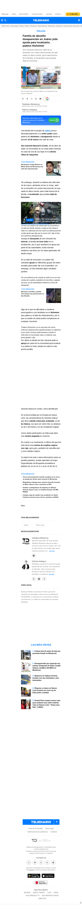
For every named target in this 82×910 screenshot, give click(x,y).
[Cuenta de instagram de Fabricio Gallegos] (39, 579)
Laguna (49, 14)
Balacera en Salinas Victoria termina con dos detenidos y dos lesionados (45, 678)
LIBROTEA (42, 898)
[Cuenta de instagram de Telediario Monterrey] (34, 556)
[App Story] (48, 876)
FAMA (56, 892)
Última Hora (6, 26)
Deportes (59, 26)
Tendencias (51, 26)
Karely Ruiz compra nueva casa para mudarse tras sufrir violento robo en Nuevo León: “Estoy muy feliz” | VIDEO (46, 704)
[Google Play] (34, 876)
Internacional (67, 26)
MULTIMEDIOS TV (33, 895)
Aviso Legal (49, 828)
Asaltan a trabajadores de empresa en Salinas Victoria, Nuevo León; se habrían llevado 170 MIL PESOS (41, 490)
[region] (41, 5)
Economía (76, 26)
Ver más (52, 551)
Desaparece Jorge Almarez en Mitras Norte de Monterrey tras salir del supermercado (32, 167)
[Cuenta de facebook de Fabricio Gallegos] (44, 579)
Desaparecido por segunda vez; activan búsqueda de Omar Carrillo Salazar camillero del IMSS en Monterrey (46, 667)
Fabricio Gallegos (29, 110)
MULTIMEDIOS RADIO (50, 895)
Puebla (58, 14)
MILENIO (27, 892)
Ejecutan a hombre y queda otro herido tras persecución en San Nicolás (32, 294)
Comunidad (14, 26)
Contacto (54, 832)
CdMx (14, 14)
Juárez (26, 525)
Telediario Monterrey (31, 104)
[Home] (41, 20)
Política (27, 26)
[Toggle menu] (2, 20)
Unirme (52, 120)
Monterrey (24, 14)
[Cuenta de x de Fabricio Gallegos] (34, 579)
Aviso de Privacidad (35, 828)
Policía (21, 26)
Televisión (33, 26)
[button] (23, 99)
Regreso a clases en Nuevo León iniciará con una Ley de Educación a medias (44, 690)
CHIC (49, 892)
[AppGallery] (41, 882)
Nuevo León (40, 525)
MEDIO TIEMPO (39, 892)
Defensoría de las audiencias (38, 832)
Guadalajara (37, 14)
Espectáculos (42, 26)
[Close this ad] (80, 902)
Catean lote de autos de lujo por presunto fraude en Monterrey (46, 652)
